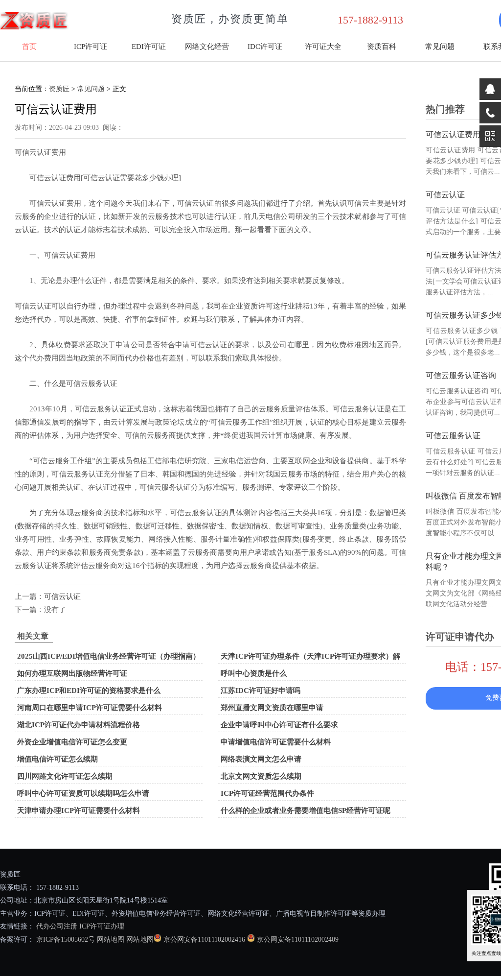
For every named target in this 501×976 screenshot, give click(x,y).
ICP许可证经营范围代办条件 (267, 793)
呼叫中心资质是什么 (254, 673)
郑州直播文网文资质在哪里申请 (272, 708)
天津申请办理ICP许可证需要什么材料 (78, 810)
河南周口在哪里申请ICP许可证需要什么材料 (89, 708)
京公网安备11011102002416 (204, 939)
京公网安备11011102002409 (298, 939)
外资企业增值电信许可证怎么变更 (72, 742)
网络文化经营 (207, 46)
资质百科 (381, 46)
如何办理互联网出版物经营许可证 (72, 673)
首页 (29, 46)
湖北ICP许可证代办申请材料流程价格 (78, 725)
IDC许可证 (265, 46)
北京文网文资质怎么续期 (261, 776)
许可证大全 (323, 46)
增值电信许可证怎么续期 (57, 759)
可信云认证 (62, 596)
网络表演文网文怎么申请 (261, 759)
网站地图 (110, 939)
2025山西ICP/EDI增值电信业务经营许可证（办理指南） (108, 656)
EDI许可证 (149, 46)
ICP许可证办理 (101, 926)
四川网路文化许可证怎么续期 (65, 776)
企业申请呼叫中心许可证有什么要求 (279, 725)
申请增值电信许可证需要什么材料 (276, 742)
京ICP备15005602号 (64, 939)
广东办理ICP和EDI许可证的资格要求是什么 (88, 690)
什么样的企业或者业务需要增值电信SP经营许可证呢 (305, 810)
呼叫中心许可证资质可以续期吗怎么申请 (83, 793)
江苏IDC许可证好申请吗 (260, 690)
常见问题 (440, 46)
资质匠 (59, 89)
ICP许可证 (90, 46)
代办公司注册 (56, 926)
